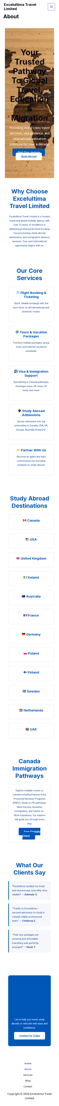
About (27, 1069)
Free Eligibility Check (31, 833)
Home (27, 1063)
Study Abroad (29, 156)
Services (27, 1074)
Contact (28, 1086)
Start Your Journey (29, 152)
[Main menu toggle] (51, 6)
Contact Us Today (29, 1035)
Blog (27, 1080)
